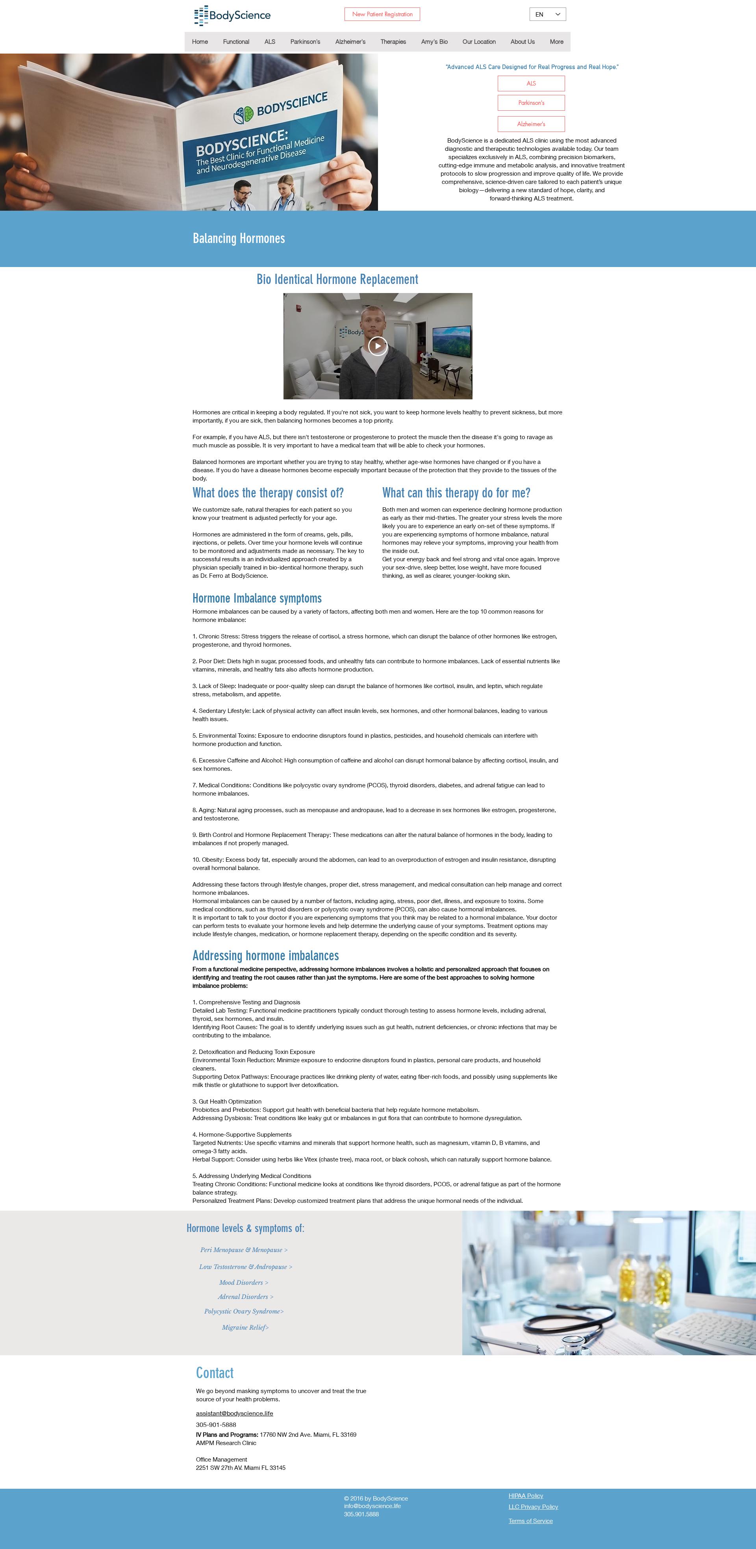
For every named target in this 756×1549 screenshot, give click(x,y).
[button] (393, 42)
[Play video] (378, 346)
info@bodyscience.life (372, 1505)
